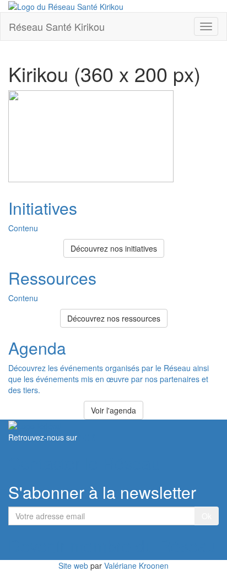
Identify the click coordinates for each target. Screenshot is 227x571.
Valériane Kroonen (136, 565)
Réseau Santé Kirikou (57, 26)
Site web (73, 565)
